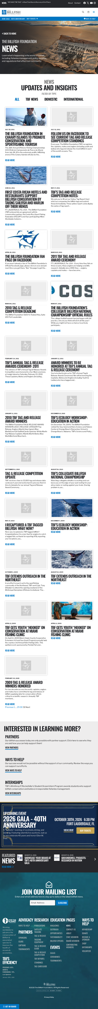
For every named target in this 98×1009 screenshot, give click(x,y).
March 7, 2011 (56, 304)
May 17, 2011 (55, 188)
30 (21, 707)
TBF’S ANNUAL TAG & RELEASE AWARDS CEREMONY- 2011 (24, 364)
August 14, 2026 (30, 855)
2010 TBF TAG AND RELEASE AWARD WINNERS (23, 419)
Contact (77, 3)
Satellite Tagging (38, 930)
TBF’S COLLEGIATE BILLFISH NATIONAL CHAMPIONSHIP (68, 475)
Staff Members (72, 937)
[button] (95, 859)
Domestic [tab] (50, 99)
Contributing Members (71, 946)
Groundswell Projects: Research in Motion (36, 859)
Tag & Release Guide (40, 947)
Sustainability (56, 937)
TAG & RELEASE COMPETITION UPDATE (24, 475)
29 (18, 707)
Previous (9, 707)
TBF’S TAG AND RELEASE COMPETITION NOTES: (66, 193)
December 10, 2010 (58, 413)
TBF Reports (39, 958)
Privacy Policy (49, 997)
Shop (84, 943)
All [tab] (17, 99)
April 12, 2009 (10, 623)
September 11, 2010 (12, 469)
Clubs (21, 941)
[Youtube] (91, 3)
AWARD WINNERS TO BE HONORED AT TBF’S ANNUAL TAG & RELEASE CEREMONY (71, 366)
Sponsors (23, 937)
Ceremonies (55, 956)
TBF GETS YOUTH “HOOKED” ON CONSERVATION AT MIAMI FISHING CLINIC (25, 631)
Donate (85, 933)
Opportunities (56, 933)
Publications (39, 925)
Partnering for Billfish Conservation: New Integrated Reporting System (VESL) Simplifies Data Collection (32, 2)
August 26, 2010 (57, 469)
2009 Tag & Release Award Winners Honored (23, 684)
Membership (87, 929)
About (70, 3)
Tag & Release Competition (40, 953)
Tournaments (24, 949)
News (4, 2)
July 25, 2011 (10, 129)
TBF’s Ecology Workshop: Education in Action (69, 526)
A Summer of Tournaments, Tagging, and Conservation (73, 860)
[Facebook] (84, 3)
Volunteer (86, 951)
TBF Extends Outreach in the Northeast (71, 577)
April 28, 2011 (10, 252)
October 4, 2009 (11, 572)
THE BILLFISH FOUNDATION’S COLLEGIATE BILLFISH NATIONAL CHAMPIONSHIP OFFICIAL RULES (71, 311)
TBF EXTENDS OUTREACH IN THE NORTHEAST (25, 577)
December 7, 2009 (57, 521)
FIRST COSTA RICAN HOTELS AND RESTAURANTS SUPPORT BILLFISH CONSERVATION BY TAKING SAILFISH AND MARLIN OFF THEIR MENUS (26, 199)
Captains (22, 945)
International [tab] (73, 99)
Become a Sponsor (86, 938)
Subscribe (62, 902)
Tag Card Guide (40, 966)
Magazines (54, 925)
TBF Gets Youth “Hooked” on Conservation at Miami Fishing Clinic (71, 631)
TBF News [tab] (32, 99)
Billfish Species (56, 940)
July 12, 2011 (55, 129)
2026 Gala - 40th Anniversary (13, 18)
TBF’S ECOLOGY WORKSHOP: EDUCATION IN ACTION (69, 419)
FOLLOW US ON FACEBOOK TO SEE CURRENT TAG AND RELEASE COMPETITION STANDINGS (71, 137)
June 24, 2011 (10, 188)
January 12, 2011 (57, 358)
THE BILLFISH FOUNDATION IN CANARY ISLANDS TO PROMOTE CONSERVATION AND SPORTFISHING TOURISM (25, 139)
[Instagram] (94, 3)
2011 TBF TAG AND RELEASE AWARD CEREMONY (68, 258)
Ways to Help (14, 759)
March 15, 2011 (56, 252)
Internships (13, 782)
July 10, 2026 (66, 855)
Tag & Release (40, 935)
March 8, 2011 (10, 304)
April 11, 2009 (56, 623)
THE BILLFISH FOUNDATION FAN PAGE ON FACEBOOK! (25, 258)
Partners (12, 736)
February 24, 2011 (12, 358)
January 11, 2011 (11, 413)
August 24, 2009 (57, 572)
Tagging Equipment (38, 941)
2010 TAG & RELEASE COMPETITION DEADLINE (20, 309)
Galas (52, 952)
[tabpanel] (49, 407)
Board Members (72, 940)
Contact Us (71, 929)
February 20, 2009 (12, 678)
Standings (38, 962)
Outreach (54, 929)
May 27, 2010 (10, 521)
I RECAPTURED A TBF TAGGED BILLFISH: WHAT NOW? (24, 526)
